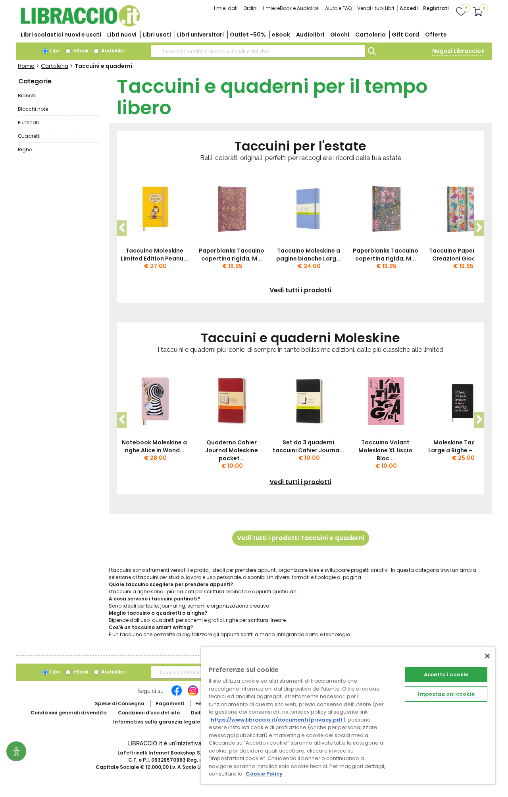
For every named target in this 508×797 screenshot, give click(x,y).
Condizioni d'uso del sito (149, 712)
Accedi (409, 8)
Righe (25, 149)
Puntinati (28, 122)
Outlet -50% (248, 35)
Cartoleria (370, 35)
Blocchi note (33, 109)
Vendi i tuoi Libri (375, 8)
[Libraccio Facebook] (176, 694)
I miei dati (226, 8)
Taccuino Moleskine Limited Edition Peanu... (154, 254)
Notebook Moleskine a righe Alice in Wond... (154, 446)
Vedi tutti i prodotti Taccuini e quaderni (300, 537)
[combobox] (258, 51)
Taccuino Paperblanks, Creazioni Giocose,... (462, 254)
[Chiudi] (487, 656)
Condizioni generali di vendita (69, 712)
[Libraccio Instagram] (192, 694)
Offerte (436, 35)
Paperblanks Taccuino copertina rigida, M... (231, 254)
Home (26, 66)
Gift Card (405, 35)
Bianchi (27, 95)
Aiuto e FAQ (338, 8)
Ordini (250, 8)
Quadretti (29, 136)
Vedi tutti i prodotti (300, 290)
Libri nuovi (122, 35)
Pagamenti (170, 703)
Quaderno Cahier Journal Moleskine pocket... (231, 450)
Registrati (435, 8)
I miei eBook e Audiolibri (291, 8)
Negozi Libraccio (456, 51)
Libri (54, 50)
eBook (281, 35)
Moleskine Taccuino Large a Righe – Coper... (462, 446)
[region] (348, 715)
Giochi (339, 35)
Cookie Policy (264, 774)
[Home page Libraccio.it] (80, 24)
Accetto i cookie (446, 674)
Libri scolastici (61, 35)
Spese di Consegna (119, 703)
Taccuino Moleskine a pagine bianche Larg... (308, 254)
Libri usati (156, 35)
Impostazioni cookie (446, 694)
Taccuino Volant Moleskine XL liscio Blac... (385, 450)
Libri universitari (200, 35)
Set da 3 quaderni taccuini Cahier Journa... (308, 446)
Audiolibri (310, 35)
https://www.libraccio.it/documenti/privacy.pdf (277, 720)
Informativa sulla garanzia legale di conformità (174, 721)
